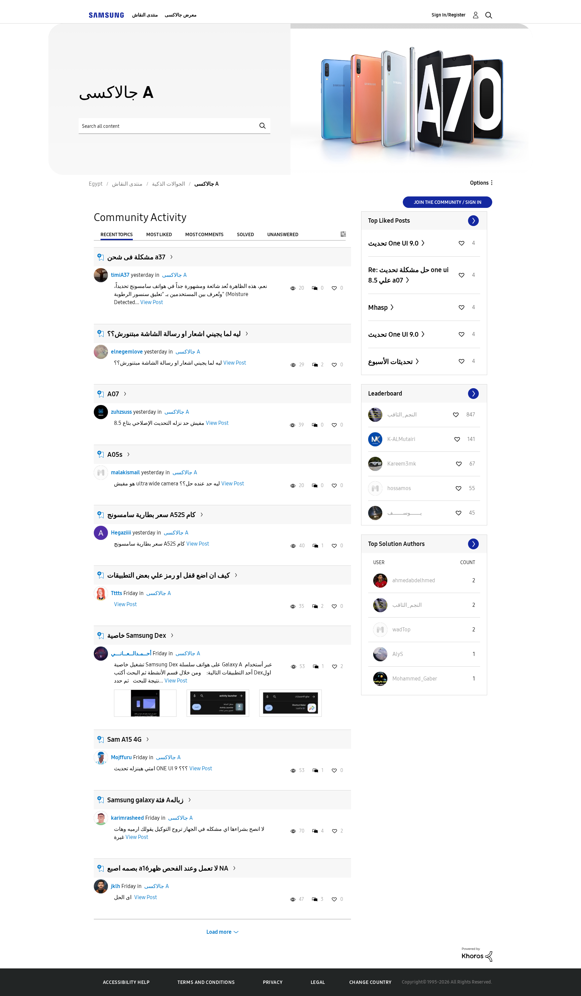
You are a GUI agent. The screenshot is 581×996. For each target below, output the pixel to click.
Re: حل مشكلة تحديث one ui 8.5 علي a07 (408, 275)
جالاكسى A (174, 275)
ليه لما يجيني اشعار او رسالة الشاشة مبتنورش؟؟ (174, 334)
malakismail (125, 472)
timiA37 (120, 275)
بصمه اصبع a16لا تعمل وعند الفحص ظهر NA (167, 868)
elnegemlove (127, 351)
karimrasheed (127, 818)
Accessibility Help (126, 982)
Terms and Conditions (206, 982)
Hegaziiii (121, 532)
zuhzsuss (121, 412)
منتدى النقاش (145, 15)
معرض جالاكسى (181, 15)
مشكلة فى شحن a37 (136, 257)
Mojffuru (121, 757)
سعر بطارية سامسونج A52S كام (151, 515)
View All (424, 221)
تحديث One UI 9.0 (394, 243)
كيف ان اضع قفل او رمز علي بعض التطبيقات (168, 575)
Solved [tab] (245, 234)
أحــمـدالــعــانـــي (131, 653)
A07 (113, 394)
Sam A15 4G (124, 739)
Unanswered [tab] (282, 234)
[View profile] (101, 275)
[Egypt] (106, 15)
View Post (151, 302)
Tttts (116, 593)
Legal (318, 982)
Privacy (272, 982)
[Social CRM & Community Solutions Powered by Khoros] (477, 954)
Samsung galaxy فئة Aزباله (145, 800)
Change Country (370, 982)
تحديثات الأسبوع (391, 362)
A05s (114, 454)
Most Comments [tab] (204, 234)
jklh (115, 886)
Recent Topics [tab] (117, 234)
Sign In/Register (449, 15)
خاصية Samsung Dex (136, 635)
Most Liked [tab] (159, 234)
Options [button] (479, 183)
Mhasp (378, 307)
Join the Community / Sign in (447, 202)
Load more (219, 932)
